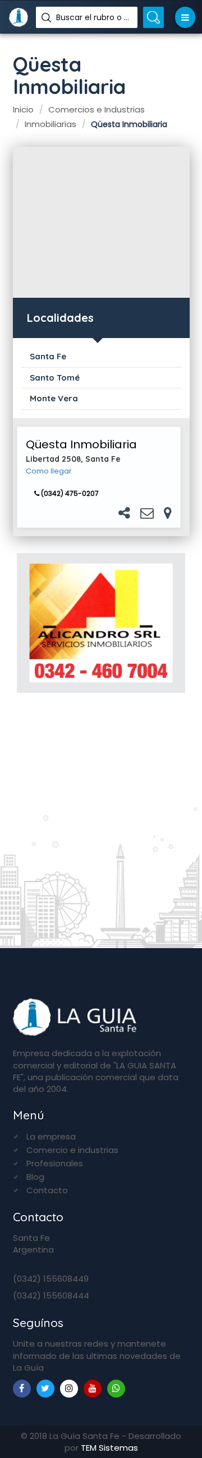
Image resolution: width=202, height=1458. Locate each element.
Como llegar (49, 471)
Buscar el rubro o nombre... (92, 17)
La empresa (51, 1136)
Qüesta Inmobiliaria (81, 444)
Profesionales (54, 1163)
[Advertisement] (101, 222)
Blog (35, 1177)
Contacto (47, 1190)
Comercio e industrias (72, 1150)
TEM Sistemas (109, 1448)
